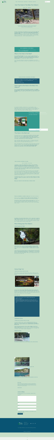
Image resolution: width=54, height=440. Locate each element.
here (23, 82)
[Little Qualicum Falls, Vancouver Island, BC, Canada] (27, 244)
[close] (27, 437)
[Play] (36, 282)
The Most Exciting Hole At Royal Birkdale (22, 276)
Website (19, 408)
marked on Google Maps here (31, 297)
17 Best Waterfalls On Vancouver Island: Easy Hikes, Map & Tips (24, 366)
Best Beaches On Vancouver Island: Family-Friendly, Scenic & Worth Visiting (26, 341)
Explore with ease (38, 129)
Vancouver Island (20, 387)
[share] (33, 276)
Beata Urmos (29, 7)
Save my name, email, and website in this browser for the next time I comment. (27, 411)
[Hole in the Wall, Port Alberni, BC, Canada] (21, 161)
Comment (19, 395)
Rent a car (16, 180)
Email (19, 405)
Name (19, 402)
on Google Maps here (30, 80)
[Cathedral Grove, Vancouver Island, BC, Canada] (21, 320)
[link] (16, 276)
